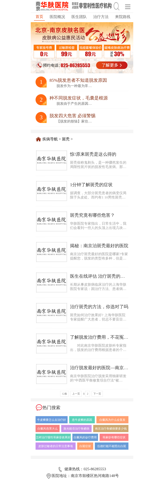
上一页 (76, 393)
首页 (39, 17)
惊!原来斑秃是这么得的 (93, 154)
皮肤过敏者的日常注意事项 (55, 446)
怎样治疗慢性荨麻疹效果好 (53, 437)
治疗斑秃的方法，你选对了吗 (99, 306)
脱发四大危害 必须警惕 (72, 115)
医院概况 (57, 17)
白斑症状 (85, 446)
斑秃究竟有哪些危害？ (92, 215)
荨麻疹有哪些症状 (114, 437)
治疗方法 (101, 17)
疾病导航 (50, 139)
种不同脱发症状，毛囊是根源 (78, 97)
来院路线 (122, 17)
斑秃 (66, 139)
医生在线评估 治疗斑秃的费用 (99, 276)
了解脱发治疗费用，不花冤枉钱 (101, 337)
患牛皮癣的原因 (82, 419)
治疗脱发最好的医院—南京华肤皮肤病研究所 (115, 367)
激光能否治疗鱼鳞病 (76, 428)
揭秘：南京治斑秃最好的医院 (99, 245)
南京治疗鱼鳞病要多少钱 (111, 428)
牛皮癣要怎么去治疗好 (51, 419)
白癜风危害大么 (47, 428)
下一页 (97, 393)
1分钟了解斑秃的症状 (91, 184)
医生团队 (79, 17)
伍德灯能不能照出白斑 (111, 446)
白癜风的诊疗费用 (85, 437)
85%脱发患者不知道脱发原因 (78, 80)
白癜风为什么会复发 (112, 419)
